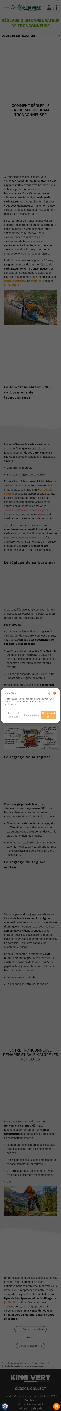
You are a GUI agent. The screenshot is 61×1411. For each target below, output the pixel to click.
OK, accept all (48, 715)
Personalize (31, 715)
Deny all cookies (13, 715)
